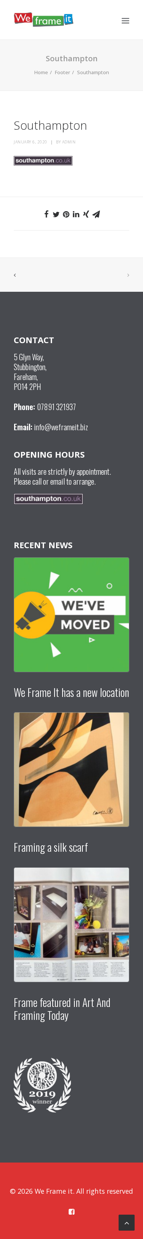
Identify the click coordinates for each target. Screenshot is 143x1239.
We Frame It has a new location (71, 692)
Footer (62, 72)
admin (69, 142)
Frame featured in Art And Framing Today (62, 1008)
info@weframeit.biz (61, 427)
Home (41, 72)
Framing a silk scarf (51, 847)
